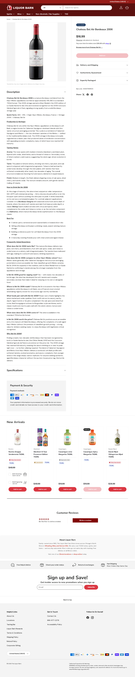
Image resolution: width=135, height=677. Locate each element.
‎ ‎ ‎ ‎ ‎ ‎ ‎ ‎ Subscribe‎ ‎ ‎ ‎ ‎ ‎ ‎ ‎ (91, 587)
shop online (78, 554)
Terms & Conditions (14, 633)
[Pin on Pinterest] (92, 94)
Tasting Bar (11, 624)
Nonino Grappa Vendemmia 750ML (16, 453)
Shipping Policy (12, 637)
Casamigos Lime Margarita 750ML (66, 453)
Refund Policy (12, 641)
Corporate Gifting (13, 645)
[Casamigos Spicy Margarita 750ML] (92, 437)
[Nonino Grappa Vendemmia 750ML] (18, 437)
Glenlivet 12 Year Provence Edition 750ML (41, 454)
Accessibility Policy (54, 624)
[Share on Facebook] (88, 94)
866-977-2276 (53, 620)
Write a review (85, 520)
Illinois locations (65, 554)
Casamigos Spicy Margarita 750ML (90, 453)
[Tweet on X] (83, 94)
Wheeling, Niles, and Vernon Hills (56, 546)
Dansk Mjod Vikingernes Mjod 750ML (115, 454)
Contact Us (51, 616)
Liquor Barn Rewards (15, 629)
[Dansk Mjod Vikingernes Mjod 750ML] (117, 437)
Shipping (79, 40)
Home (8, 19)
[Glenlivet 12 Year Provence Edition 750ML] (43, 437)
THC (66, 14)
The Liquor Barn (16, 663)
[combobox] (76, 7)
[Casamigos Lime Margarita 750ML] (68, 437)
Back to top (67, 600)
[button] (127, 7)
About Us (10, 616)
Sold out (102, 55)
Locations (10, 620)
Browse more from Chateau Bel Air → (89, 47)
